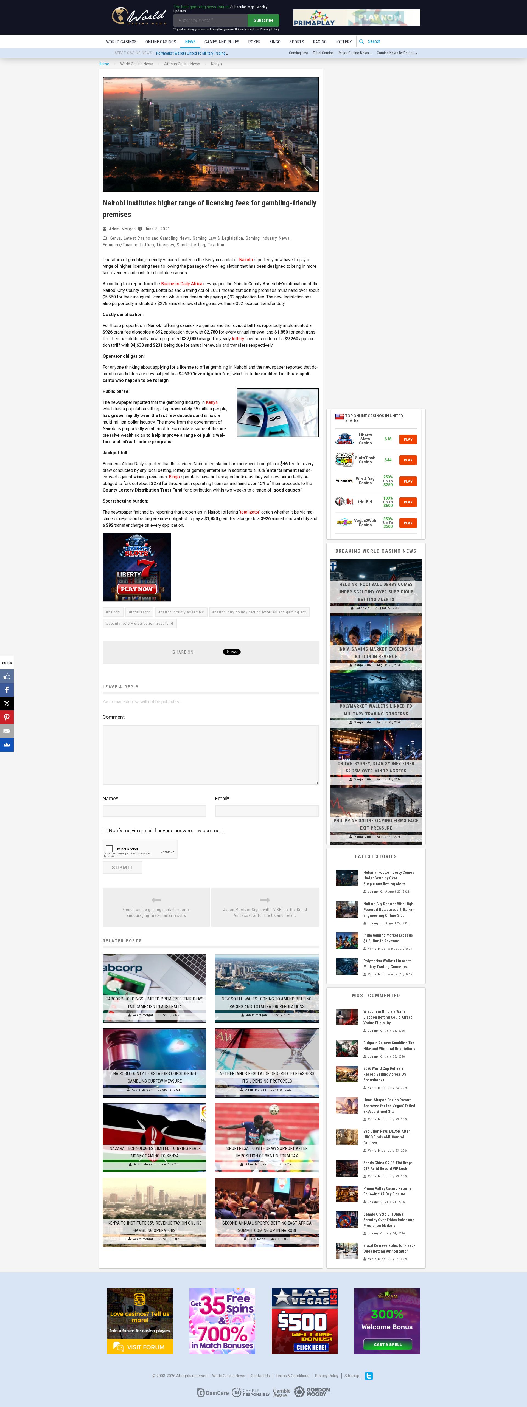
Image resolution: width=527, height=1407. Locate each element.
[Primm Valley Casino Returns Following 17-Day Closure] (347, 1194)
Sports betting (191, 244)
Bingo (275, 41)
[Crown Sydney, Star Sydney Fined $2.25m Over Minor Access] (376, 730)
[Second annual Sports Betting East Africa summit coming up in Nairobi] (267, 1178)
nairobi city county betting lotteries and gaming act (260, 612)
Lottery (343, 41)
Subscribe (264, 20)
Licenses (165, 244)
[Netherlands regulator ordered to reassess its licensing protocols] (267, 1028)
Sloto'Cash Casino (365, 460)
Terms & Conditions (292, 1376)
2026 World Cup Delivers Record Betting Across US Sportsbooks (384, 1074)
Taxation (216, 244)
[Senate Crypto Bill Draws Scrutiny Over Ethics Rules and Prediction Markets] (347, 1219)
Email (222, 798)
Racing (320, 41)
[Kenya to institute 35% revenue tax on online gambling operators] (154, 1178)
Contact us (260, 1376)
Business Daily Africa (181, 283)
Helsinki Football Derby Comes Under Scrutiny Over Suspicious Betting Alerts (215, 53)
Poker (254, 41)
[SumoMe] (7, 745)
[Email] (7, 731)
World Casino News (228, 1376)
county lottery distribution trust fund (140, 623)
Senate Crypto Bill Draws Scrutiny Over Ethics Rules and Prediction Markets (388, 1220)
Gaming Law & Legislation (218, 238)
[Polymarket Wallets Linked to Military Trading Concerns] (376, 673)
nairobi (114, 612)
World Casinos (121, 41)
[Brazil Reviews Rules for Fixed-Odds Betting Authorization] (347, 1251)
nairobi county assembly (182, 612)
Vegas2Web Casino (365, 522)
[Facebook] (7, 690)
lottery (238, 338)
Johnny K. (363, 608)
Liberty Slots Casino (365, 439)
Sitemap (351, 1376)
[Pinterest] (7, 717)
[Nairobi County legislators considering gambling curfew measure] (154, 1028)
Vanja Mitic (363, 665)
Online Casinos (160, 41)
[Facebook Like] (7, 676)
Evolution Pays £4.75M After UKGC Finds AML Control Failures (386, 1137)
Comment (114, 717)
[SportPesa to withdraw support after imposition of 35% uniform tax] (267, 1103)
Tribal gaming (323, 53)
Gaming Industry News (268, 238)
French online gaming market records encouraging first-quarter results (156, 912)
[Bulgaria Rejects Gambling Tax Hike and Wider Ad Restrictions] (347, 1048)
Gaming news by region (395, 53)
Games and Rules (221, 41)
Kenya (115, 238)
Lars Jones (257, 1239)
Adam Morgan (122, 229)
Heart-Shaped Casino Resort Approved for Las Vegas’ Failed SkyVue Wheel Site (389, 1106)
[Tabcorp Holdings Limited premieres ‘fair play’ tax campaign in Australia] (154, 954)
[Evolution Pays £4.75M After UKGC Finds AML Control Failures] (347, 1137)
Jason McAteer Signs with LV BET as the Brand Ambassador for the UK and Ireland (265, 912)
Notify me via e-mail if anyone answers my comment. (167, 830)
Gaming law (298, 53)
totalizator (249, 512)
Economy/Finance (120, 244)
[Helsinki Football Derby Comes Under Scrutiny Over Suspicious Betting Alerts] (376, 559)
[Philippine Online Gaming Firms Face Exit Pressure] (376, 787)
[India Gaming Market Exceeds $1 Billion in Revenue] (376, 616)
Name (110, 798)
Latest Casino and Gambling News (157, 238)
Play (408, 439)
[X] (7, 703)
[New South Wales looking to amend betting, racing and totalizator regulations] (267, 954)
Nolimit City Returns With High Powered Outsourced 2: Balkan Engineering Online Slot (388, 910)
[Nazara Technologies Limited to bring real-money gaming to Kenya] (154, 1103)
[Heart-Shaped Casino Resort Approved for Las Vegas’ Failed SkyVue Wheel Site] (347, 1105)
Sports (296, 41)
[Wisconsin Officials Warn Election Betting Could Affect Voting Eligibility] (347, 1017)
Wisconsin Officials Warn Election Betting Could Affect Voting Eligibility (387, 1017)
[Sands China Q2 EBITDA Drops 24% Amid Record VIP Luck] (347, 1168)
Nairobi (246, 259)
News (190, 41)
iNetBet (365, 502)
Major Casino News (354, 53)
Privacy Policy (327, 1376)
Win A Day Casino (365, 481)
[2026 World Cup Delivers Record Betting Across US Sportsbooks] (347, 1074)
